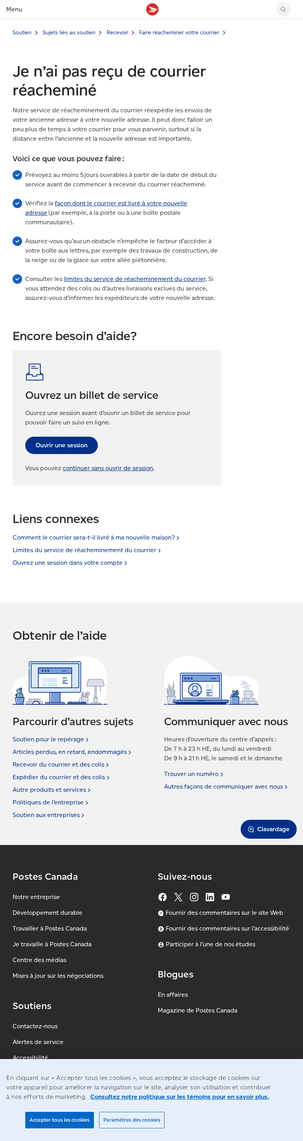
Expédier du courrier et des (59, 777)
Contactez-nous (35, 1026)
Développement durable (47, 912)
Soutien (22, 32)
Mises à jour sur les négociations (58, 975)
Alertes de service (38, 1042)
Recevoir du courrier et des (58, 764)
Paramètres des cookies (131, 1120)
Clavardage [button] (273, 829)
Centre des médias (39, 960)
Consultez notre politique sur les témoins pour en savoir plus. (179, 1096)
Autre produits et (49, 789)
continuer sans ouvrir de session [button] (108, 468)
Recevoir (117, 32)
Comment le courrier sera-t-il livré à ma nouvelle (94, 537)
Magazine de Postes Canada (198, 1010)
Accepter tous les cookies (60, 1120)
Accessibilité (30, 1057)
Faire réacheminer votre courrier (179, 32)
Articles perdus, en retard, (70, 752)
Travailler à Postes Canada (50, 928)
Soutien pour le (48, 739)
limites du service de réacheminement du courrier (135, 279)
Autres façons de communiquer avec (223, 786)
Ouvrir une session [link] (62, 445)
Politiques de (48, 802)
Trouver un (191, 774)
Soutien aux (46, 815)
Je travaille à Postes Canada (52, 944)
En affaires (173, 994)
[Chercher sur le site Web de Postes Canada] (283, 9)
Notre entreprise (36, 897)
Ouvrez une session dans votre (68, 562)
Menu (14, 9)
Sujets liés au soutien (69, 32)
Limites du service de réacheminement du (84, 550)
